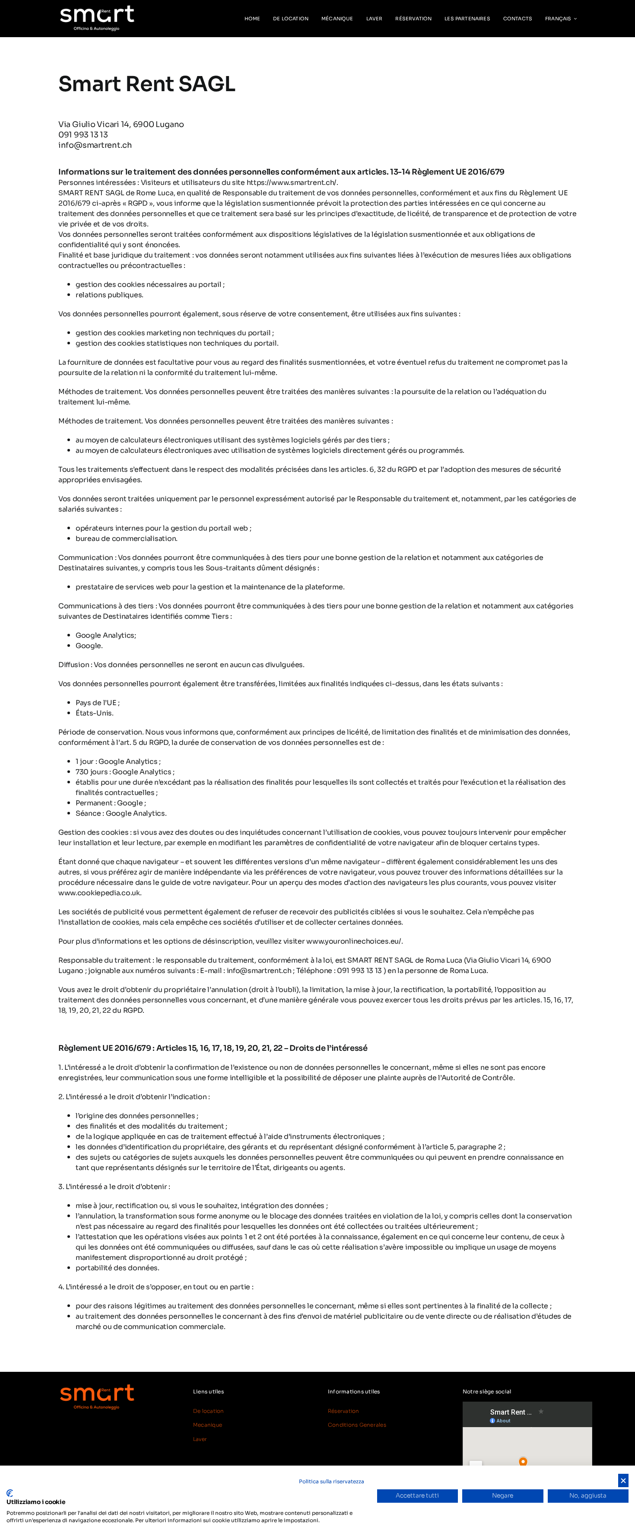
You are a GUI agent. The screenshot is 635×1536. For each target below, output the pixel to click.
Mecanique (207, 1425)
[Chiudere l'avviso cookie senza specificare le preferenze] (623, 1480)
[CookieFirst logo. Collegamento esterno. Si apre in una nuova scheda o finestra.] (9, 1493)
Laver (200, 1439)
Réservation (343, 1411)
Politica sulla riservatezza (331, 1481)
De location (208, 1411)
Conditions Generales (357, 1425)
